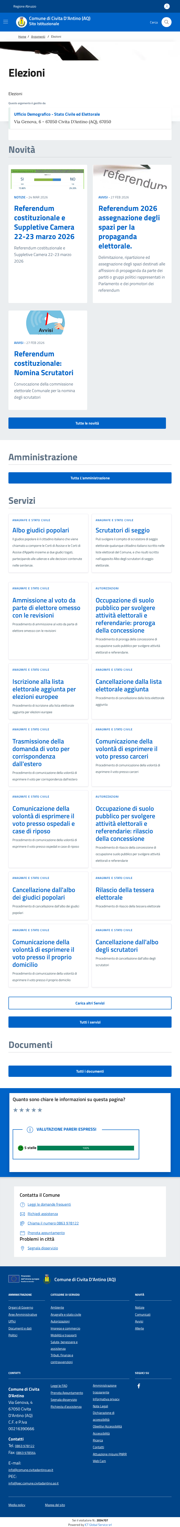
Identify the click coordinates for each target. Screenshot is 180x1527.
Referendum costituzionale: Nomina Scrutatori (43, 363)
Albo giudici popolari (40, 530)
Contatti (98, 1447)
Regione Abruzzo (24, 6)
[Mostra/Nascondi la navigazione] (5, 21)
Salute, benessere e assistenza (64, 1345)
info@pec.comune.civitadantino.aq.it (33, 1483)
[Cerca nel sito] (166, 22)
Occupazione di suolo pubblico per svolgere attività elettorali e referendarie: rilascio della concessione (125, 823)
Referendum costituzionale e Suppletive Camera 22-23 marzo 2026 (44, 222)
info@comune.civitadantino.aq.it (30, 1469)
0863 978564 (26, 1452)
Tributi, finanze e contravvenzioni (62, 1358)
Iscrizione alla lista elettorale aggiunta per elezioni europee (44, 689)
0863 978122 (24, 1445)
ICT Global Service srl (98, 1525)
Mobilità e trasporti (64, 1335)
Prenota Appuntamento (67, 1392)
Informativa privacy (106, 1399)
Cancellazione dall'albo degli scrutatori (127, 945)
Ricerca (98, 1440)
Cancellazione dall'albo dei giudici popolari (43, 893)
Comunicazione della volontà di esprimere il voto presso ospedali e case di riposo (43, 820)
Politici (12, 1335)
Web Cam (99, 1461)
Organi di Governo (20, 1307)
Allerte (139, 1328)
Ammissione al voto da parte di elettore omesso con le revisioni (46, 607)
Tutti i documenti (90, 1071)
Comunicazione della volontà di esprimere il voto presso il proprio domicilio (43, 953)
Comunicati (142, 1314)
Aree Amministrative (22, 1314)
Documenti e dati (20, 1328)
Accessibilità (101, 1433)
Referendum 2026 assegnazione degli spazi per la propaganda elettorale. (129, 226)
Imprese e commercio (65, 1328)
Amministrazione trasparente (104, 1389)
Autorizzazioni (107, 588)
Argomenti (38, 36)
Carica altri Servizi (90, 1003)
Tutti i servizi (90, 1022)
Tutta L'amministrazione (90, 478)
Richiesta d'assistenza (66, 1406)
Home (22, 36)
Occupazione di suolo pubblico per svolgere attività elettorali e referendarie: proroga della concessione (125, 615)
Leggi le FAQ (59, 1385)
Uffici (12, 1321)
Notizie (20, 197)
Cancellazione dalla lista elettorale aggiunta (129, 685)
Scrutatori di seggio (123, 530)
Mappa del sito (55, 1505)
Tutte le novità (87, 423)
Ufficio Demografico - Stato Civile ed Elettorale (57, 114)
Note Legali (100, 1406)
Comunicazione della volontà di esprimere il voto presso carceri (127, 748)
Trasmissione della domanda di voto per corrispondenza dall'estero (41, 752)
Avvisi (103, 197)
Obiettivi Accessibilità (107, 1426)
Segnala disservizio (64, 1399)
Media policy (16, 1505)
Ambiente (57, 1307)
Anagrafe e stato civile (31, 520)
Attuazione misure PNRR (110, 1454)
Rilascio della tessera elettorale (125, 893)
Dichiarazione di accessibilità (103, 1416)
